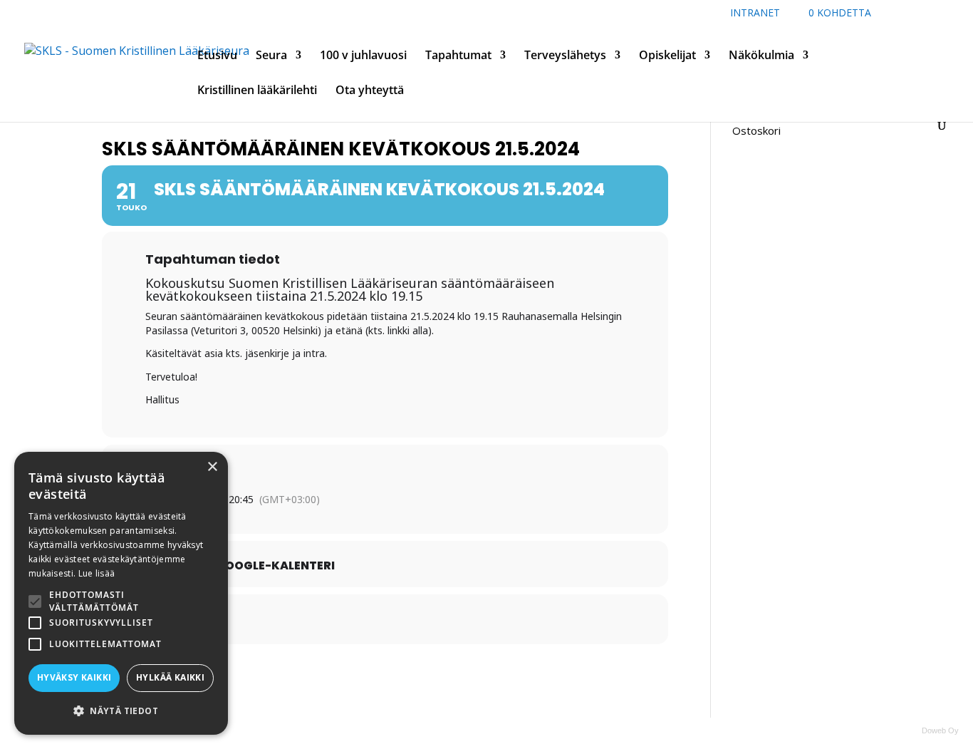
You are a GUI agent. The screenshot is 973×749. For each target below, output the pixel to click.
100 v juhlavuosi (363, 56)
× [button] (212, 467)
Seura (271, 56)
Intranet (755, 13)
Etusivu (217, 56)
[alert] (121, 593)
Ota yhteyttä (369, 91)
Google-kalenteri (275, 566)
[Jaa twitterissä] (385, 619)
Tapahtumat (458, 56)
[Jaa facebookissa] (350, 619)
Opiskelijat (667, 56)
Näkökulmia (761, 56)
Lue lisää (96, 573)
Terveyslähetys (565, 56)
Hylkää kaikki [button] (170, 677)
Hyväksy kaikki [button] (74, 677)
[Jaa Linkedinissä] (421, 619)
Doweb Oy (940, 730)
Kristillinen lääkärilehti (257, 91)
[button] (121, 710)
